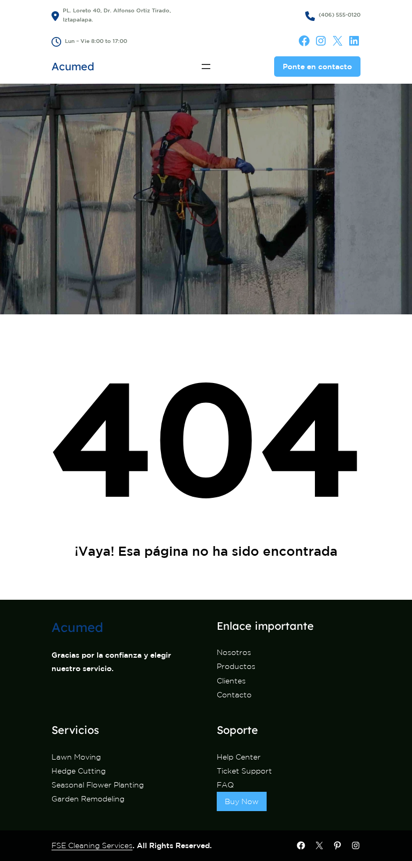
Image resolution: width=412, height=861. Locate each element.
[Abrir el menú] (206, 66)
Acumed (73, 66)
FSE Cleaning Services (92, 845)
